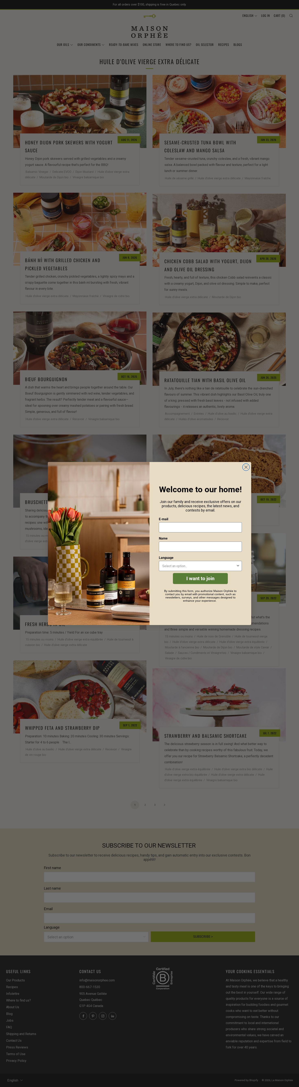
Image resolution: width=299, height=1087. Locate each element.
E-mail (163, 519)
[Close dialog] (246, 467)
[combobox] (199, 566)
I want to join (200, 578)
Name (163, 538)
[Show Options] (238, 566)
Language (166, 558)
